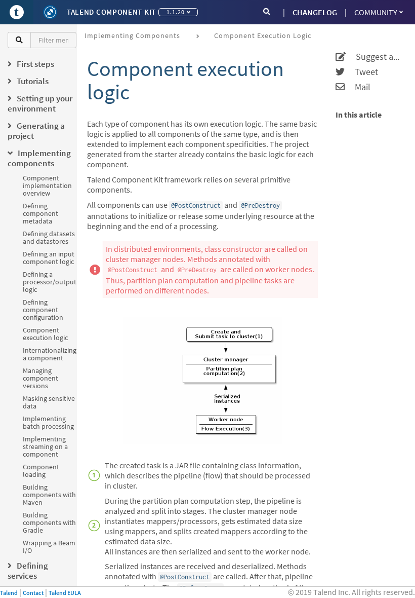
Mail (357, 87)
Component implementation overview (47, 185)
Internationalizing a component (49, 354)
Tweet (361, 72)
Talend (9, 592)
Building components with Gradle (49, 522)
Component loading (41, 470)
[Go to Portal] (16, 12)
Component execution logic (45, 333)
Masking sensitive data (49, 402)
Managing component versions (40, 378)
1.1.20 (176, 12)
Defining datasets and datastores (49, 237)
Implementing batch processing (48, 422)
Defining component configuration (43, 309)
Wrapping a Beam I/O (49, 546)
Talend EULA (65, 592)
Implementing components (132, 35)
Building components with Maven (49, 494)
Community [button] (375, 12)
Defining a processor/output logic (49, 282)
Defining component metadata (40, 213)
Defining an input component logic (48, 257)
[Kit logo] (50, 12)
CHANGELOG (315, 12)
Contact (33, 592)
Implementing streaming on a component (45, 446)
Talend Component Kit (111, 12)
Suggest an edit (374, 57)
